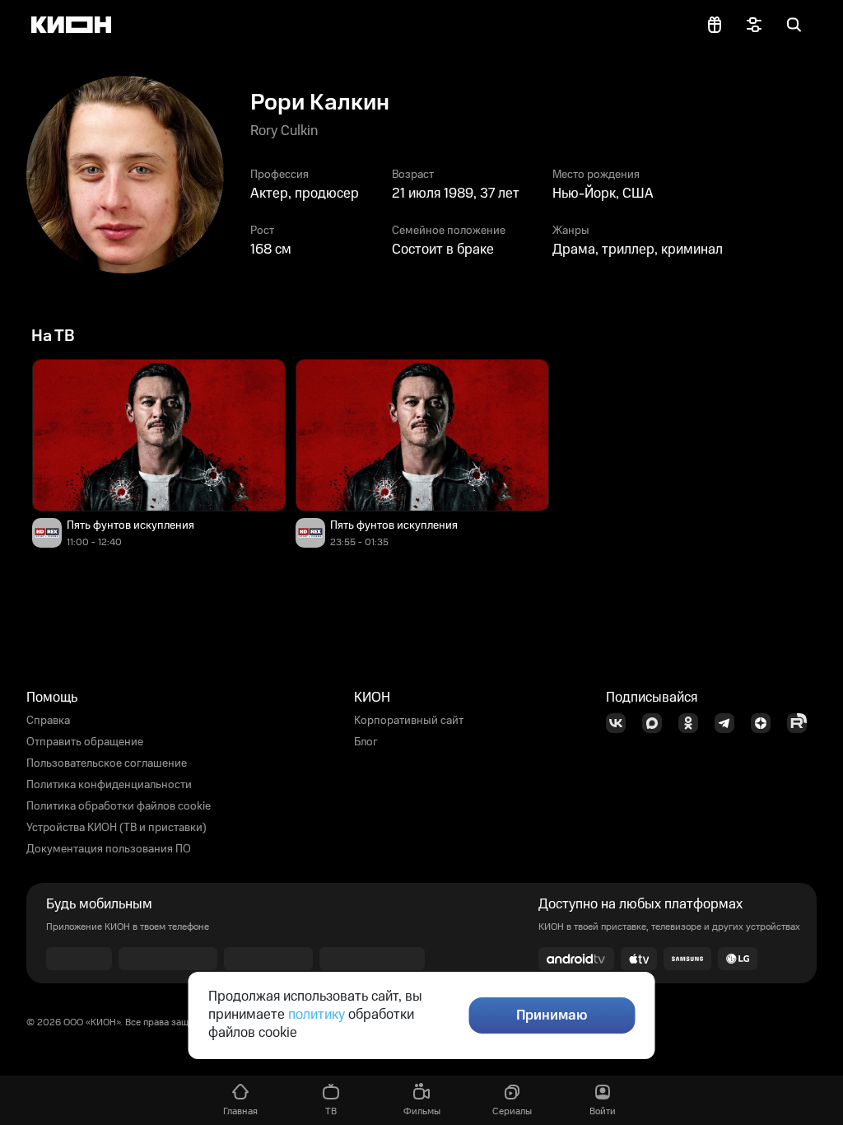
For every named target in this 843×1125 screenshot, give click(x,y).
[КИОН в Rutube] (802, 723)
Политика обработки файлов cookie (118, 806)
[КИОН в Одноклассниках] (693, 723)
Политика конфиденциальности (109, 784)
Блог (366, 742)
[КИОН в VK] (621, 723)
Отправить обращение (84, 742)
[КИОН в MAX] (657, 723)
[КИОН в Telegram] (729, 723)
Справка (48, 720)
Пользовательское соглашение (106, 763)
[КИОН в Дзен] (765, 723)
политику (316, 1015)
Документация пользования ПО (108, 849)
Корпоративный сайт (408, 720)
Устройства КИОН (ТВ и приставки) (116, 827)
